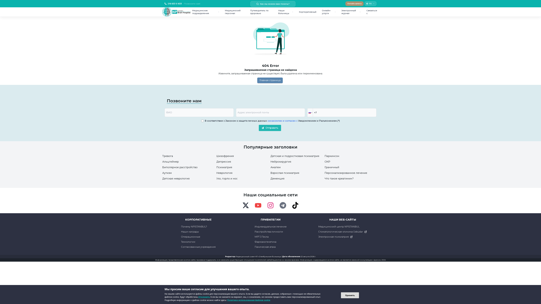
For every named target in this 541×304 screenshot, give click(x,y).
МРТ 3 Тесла (262, 236)
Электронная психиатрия (333, 236)
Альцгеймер (170, 161)
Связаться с (371, 12)
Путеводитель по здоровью (259, 12)
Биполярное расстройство (180, 167)
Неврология (224, 173)
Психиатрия (224, 167)
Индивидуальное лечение (271, 226)
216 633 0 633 (184, 3)
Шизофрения (225, 156)
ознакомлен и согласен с (282, 120)
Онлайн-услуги (326, 12)
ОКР (327, 161)
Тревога (167, 156)
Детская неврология (176, 178)
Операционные (190, 236)
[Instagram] (270, 205)
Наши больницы (283, 12)
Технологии (188, 242)
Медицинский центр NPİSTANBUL (339, 226)
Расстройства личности (269, 231)
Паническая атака (265, 247)
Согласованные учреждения (198, 247)
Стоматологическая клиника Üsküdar (340, 231)
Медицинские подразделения (200, 12)
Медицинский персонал (232, 12)
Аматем (275, 167)
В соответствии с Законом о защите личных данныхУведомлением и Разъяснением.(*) (272, 120)
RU (370, 4)
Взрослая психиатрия (284, 173)
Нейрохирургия (280, 161)
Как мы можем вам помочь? (275, 4)
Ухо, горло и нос (227, 178)
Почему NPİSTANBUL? (194, 226)
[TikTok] (295, 205)
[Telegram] (283, 205)
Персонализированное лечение (346, 173)
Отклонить (204, 297)
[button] (310, 112)
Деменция (277, 178)
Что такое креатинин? (339, 178)
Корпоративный (307, 12)
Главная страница (270, 80)
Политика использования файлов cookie (248, 300)
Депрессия (223, 161)
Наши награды (190, 231)
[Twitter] (245, 205)
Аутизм (167, 173)
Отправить (272, 128)
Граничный (332, 167)
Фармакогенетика (265, 242)
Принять (350, 295)
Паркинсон (332, 156)
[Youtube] (258, 205)
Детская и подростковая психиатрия (294, 156)
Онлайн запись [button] (354, 4)
